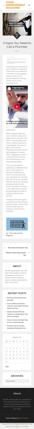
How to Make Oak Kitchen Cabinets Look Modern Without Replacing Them (17, 306)
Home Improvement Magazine (15, 5)
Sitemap (26, 426)
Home (17, 51)
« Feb (7, 366)
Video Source (10, 130)
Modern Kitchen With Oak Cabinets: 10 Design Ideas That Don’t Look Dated (17, 314)
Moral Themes (23, 418)
